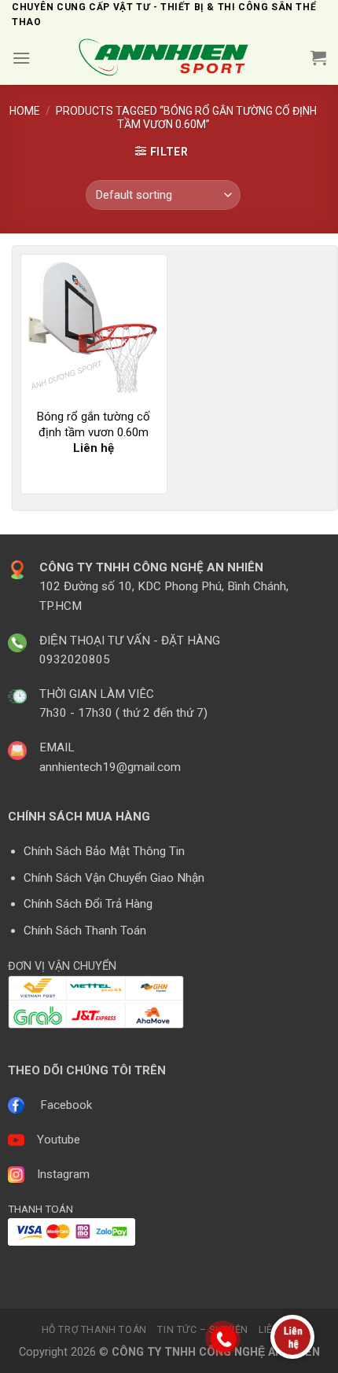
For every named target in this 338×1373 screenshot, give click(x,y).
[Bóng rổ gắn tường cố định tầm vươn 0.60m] (94, 327)
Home (24, 111)
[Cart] (318, 57)
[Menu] (21, 58)
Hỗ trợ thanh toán (94, 1329)
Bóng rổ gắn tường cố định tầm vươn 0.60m (93, 424)
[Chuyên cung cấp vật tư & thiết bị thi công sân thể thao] (169, 57)
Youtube (58, 1140)
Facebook (66, 1105)
